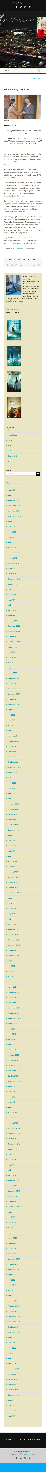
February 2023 (13, 615)
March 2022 (12, 673)
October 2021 (13, 699)
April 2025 (11, 495)
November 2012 (14, 1259)
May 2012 (11, 1290)
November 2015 (14, 1071)
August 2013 (12, 1212)
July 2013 (11, 1217)
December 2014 (14, 1128)
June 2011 (12, 1348)
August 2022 (12, 647)
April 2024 (11, 542)
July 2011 (11, 1343)
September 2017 (14, 956)
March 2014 (12, 1175)
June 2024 (12, 532)
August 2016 (12, 1024)
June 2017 (12, 971)
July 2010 (11, 1405)
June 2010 (12, 1411)
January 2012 (13, 1311)
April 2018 (11, 919)
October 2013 (13, 1201)
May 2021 (11, 725)
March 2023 (12, 610)
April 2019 (11, 856)
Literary (10, 440)
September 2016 (14, 1018)
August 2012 (12, 1275)
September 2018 (14, 893)
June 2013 (12, 1222)
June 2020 (12, 783)
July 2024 (11, 527)
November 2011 (14, 1322)
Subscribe (11, 309)
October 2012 (13, 1264)
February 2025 (13, 500)
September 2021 (14, 705)
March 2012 (12, 1301)
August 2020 (12, 773)
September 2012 (14, 1269)
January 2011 (13, 1374)
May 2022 (11, 663)
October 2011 (13, 1327)
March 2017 (12, 987)
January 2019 (13, 872)
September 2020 (14, 767)
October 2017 (13, 950)
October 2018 (13, 888)
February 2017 (13, 992)
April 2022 (11, 668)
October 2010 (13, 1390)
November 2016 (14, 1008)
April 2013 (11, 1233)
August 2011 (12, 1337)
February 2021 (13, 741)
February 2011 (13, 1369)
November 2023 (14, 568)
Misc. (10, 445)
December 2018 (14, 877)
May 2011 (11, 1353)
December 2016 (14, 1003)
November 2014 (14, 1133)
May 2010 (11, 1416)
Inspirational (12, 435)
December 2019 (14, 814)
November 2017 (14, 945)
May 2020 (11, 788)
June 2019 (12, 846)
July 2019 (11, 840)
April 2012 (11, 1296)
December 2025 (14, 485)
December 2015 (14, 1065)
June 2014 (12, 1160)
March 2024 (12, 547)
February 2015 (13, 1118)
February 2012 (13, 1306)
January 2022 (13, 683)
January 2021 (13, 746)
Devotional (19, 249)
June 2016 (12, 1034)
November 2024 (14, 511)
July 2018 (11, 903)
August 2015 (12, 1086)
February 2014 (13, 1180)
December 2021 (14, 689)
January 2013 (13, 1249)
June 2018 (12, 908)
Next (39, 78)
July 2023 (11, 589)
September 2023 (14, 579)
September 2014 (14, 1144)
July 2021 (11, 715)
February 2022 (13, 678)
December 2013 (14, 1191)
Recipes (11, 461)
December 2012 (14, 1254)
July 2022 (11, 652)
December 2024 (14, 506)
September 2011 (14, 1332)
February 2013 (13, 1243)
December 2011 (14, 1317)
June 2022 (12, 657)
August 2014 (12, 1149)
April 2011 (11, 1358)
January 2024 (13, 558)
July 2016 (11, 1029)
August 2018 (12, 898)
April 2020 (11, 793)
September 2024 (14, 516)
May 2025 (11, 490)
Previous (31, 78)
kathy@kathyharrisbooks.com (23, 3)
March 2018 (12, 924)
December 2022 (14, 626)
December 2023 (14, 563)
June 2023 (12, 595)
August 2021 (12, 710)
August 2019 (12, 835)
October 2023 (13, 574)
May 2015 (11, 1102)
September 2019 (14, 830)
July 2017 (11, 966)
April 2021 (11, 731)
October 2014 (13, 1139)
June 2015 (12, 1097)
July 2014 (11, 1154)
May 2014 (11, 1165)
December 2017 (14, 940)
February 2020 (13, 804)
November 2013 (14, 1196)
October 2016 (13, 1013)
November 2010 (14, 1385)
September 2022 (14, 642)
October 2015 (13, 1076)
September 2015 (14, 1081)
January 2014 (13, 1186)
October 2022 (13, 637)
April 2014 (11, 1170)
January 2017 (13, 997)
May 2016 (11, 1039)
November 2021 (14, 694)
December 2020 (14, 752)
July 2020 (11, 778)
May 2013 (11, 1228)
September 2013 (14, 1207)
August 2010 (12, 1400)
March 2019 (12, 861)
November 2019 (14, 820)
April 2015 (11, 1107)
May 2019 (11, 851)
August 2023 (12, 584)
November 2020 (14, 757)
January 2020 (13, 809)
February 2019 (13, 867)
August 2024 (12, 521)
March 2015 (12, 1112)
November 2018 (14, 882)
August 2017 (12, 961)
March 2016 (12, 1050)
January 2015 (13, 1123)
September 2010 (14, 1395)
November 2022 (14, 631)
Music (10, 451)
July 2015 (11, 1092)
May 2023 (11, 600)
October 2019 (13, 825)
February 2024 (13, 553)
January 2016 (13, 1060)
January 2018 (13, 935)
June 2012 (12, 1285)
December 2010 (14, 1379)
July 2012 (11, 1280)
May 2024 (11, 537)
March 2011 (12, 1364)
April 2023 (11, 605)
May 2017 (11, 976)
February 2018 (13, 929)
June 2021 (12, 720)
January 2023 (13, 621)
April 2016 (11, 1044)
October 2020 (13, 762)
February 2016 (13, 1055)
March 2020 (12, 799)
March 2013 (12, 1238)
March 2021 (12, 736)
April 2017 (11, 982)
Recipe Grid (12, 456)
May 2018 (11, 914)
